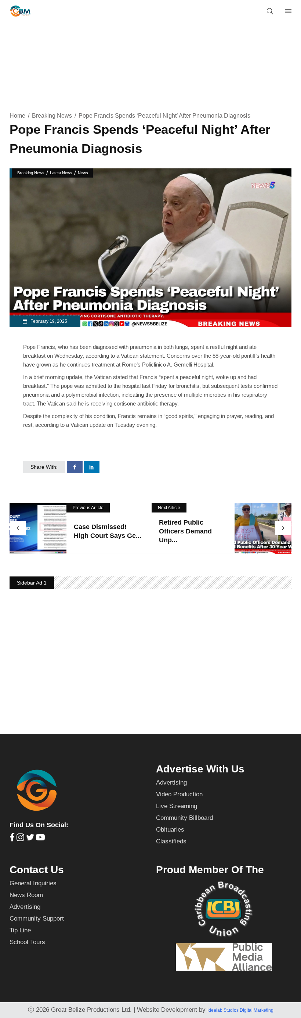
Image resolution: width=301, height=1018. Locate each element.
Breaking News (52, 115)
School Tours (27, 942)
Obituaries (170, 829)
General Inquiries (33, 883)
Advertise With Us (200, 769)
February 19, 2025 (48, 321)
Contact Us (37, 869)
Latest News (61, 173)
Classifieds (171, 841)
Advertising (171, 782)
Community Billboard (184, 817)
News (83, 173)
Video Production (179, 794)
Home (17, 115)
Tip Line (20, 930)
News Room (26, 895)
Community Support (37, 918)
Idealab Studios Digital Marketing (240, 1010)
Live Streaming (176, 806)
